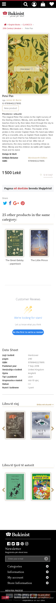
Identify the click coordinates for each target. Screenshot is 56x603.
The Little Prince (39, 260)
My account (15, 577)
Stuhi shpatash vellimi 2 (15, 443)
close (5, 597)
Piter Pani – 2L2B (41, 503)
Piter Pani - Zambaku (15, 504)
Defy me (41, 442)
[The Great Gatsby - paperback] (14, 242)
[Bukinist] (13, 14)
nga (3, 100)
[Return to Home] (5, 25)
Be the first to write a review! (28, 332)
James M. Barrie (13, 100)
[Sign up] (46, 559)
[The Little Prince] (39, 242)
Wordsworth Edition (37, 158)
